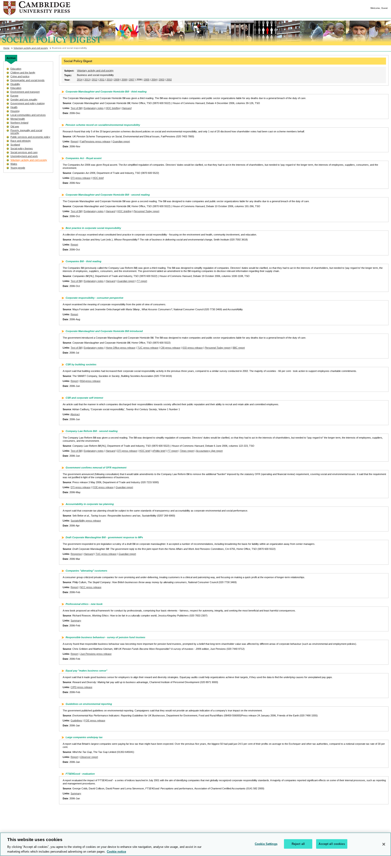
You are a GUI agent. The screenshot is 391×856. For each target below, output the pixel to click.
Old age (14, 126)
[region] (195, 844)
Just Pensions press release (96, 653)
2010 (109, 79)
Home (6, 48)
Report (74, 141)
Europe (14, 95)
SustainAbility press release (86, 520)
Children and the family (22, 72)
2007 (131, 79)
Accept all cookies (332, 844)
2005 (146, 79)
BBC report (239, 347)
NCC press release (90, 587)
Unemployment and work (24, 156)
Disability (15, 84)
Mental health (17, 118)
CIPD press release (81, 687)
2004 (154, 79)
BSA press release (90, 381)
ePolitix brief (158, 450)
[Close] (384, 844)
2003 (161, 79)
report (121, 141)
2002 (169, 79)
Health (13, 107)
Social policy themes (21, 148)
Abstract (75, 414)
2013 (87, 79)
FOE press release (103, 487)
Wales (13, 163)
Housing (14, 111)
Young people (17, 167)
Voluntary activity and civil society (31, 48)
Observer (85, 757)
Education (15, 68)
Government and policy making (27, 103)
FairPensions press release (95, 141)
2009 (116, 79)
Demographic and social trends (27, 80)
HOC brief (98, 178)
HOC (124, 211)
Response (76, 554)
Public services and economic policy (30, 137)
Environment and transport (25, 91)
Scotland (15, 144)
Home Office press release (120, 347)
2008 (124, 79)
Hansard (126, 108)
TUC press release (147, 347)
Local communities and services (28, 115)
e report (209, 450)
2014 (79, 79)
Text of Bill (76, 108)
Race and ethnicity (20, 140)
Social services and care (24, 152)
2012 (94, 79)
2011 (102, 79)
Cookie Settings (266, 844)
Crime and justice (19, 76)
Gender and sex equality (23, 99)
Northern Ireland (19, 122)
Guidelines (76, 720)
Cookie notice (116, 851)
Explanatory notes (94, 108)
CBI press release (170, 347)
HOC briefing (113, 108)
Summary (76, 620)
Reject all (298, 844)
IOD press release (192, 347)
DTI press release (81, 178)
